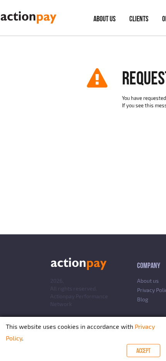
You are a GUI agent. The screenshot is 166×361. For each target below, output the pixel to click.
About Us (104, 18)
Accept (143, 350)
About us (148, 280)
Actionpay (62, 296)
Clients (138, 18)
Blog (142, 299)
